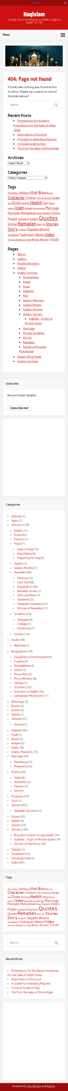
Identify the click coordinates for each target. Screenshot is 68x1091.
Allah (33, 192)
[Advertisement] (34, 457)
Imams (11, 208)
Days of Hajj (25, 549)
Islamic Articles (27, 273)
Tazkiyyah (27, 235)
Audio (15, 640)
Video (50, 234)
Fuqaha (19, 661)
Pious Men (21, 674)
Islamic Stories (32, 314)
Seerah (15, 825)
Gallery (22, 259)
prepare (22, 219)
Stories (52, 224)
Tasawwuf (13, 234)
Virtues (19, 634)
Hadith (36, 202)
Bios (42, 192)
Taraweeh (23, 599)
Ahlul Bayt (13, 193)
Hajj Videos (24, 553)
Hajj (46, 203)
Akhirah (16, 516)
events (15, 710)
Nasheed (19, 645)
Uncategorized (20, 858)
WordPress (34, 1086)
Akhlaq (24, 193)
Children (30, 198)
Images (16, 743)
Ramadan (27, 223)
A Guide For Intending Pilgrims (37, 139)
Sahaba (18, 683)
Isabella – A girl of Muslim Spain (34, 839)
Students (22, 229)
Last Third (23, 582)
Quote (15, 805)
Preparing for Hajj (28, 558)
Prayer (13, 219)
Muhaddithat (22, 665)
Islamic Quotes (33, 309)
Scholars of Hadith (26, 691)
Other (18, 670)
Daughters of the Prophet (31, 657)
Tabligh (16, 849)
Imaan (15, 739)
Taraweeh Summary (29, 604)
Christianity (44, 197)
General (16, 719)
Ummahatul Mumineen (28, 696)
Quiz (14, 800)
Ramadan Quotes (25, 810)
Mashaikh (14, 213)
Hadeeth (28, 291)
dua (10, 203)
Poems (56, 213)
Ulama (39, 235)
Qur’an (27, 337)
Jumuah (28, 208)
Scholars (20, 687)
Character (16, 197)
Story (13, 229)
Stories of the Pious (27, 844)
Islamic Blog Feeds (29, 356)
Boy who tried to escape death (34, 835)
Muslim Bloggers (28, 263)
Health (18, 563)
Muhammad (28, 213)
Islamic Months (24, 568)
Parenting (20, 762)
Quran (12, 224)
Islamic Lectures (27, 361)
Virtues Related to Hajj (19, 239)
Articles (16, 525)
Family (15, 714)
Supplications (38, 229)
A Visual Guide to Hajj (31, 144)
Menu (6, 34)
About (21, 254)
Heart (52, 203)
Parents (46, 213)
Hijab (14, 734)
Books (15, 706)
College (22, 624)
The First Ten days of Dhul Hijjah (38, 148)
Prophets (32, 219)
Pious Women (23, 678)
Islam (19, 207)
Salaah (15, 821)
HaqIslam (34, 14)
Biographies (31, 277)
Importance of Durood (32, 134)
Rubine (51, 1086)
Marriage (52, 208)
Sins (17, 790)
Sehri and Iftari (26, 595)
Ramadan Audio (27, 591)
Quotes (48, 218)
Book (50, 193)
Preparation (24, 586)
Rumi (39, 224)
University (24, 628)
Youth (54, 239)
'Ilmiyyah (23, 620)
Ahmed (18, 724)
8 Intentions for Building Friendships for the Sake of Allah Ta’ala (34, 125)
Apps (14, 520)
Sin (43, 224)
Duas (16, 203)
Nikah (39, 213)
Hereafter (20, 782)
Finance (19, 539)
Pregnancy (21, 766)
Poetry (15, 772)
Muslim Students (33, 333)
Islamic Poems (32, 305)
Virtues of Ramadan (29, 608)
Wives (35, 239)
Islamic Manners (33, 300)
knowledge (39, 208)
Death (56, 198)
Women (44, 239)
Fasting (25, 203)
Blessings (17, 701)
